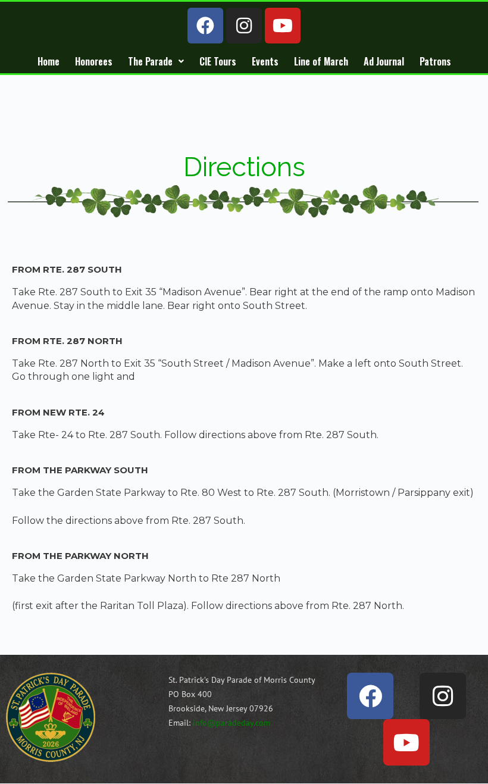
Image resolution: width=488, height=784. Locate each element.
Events (265, 61)
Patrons (435, 61)
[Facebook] (205, 25)
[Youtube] (283, 25)
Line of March (321, 61)
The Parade (150, 61)
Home (48, 61)
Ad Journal (384, 61)
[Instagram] (244, 25)
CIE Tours (217, 61)
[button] (156, 61)
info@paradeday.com (231, 722)
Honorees (93, 61)
